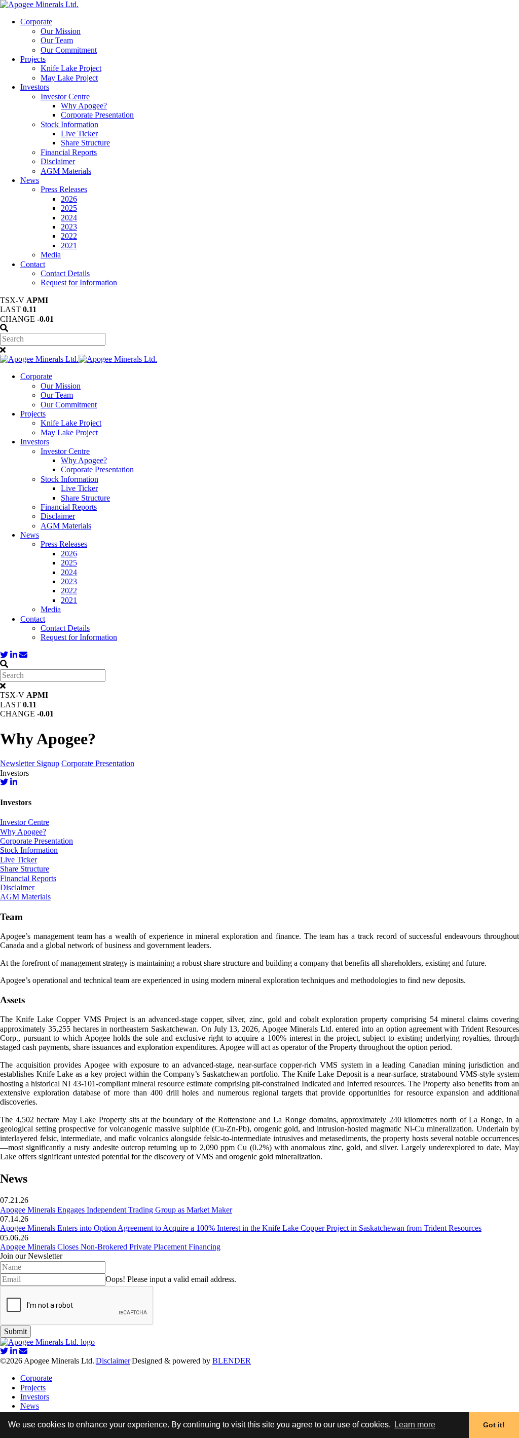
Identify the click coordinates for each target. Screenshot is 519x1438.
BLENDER (231, 1360)
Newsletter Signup (29, 763)
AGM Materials (66, 171)
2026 (69, 199)
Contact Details (65, 273)
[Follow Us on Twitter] (4, 655)
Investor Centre (65, 96)
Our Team (57, 40)
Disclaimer (58, 161)
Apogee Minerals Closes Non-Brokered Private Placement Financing (110, 1246)
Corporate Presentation (97, 114)
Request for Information (79, 282)
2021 (69, 245)
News (29, 180)
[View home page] (39, 4)
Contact (32, 264)
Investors (34, 87)
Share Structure (85, 142)
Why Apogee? (84, 105)
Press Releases (64, 189)
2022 (69, 236)
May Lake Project (69, 77)
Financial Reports (69, 152)
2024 (69, 217)
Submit (15, 1331)
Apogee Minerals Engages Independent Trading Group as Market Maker (116, 1209)
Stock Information (69, 124)
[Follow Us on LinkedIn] (13, 655)
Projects (33, 59)
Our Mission (61, 31)
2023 (69, 226)
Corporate (36, 21)
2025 (69, 208)
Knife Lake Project (71, 68)
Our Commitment (69, 50)
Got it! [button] (494, 1425)
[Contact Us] (23, 655)
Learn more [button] (414, 1424)
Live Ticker (79, 133)
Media (51, 254)
